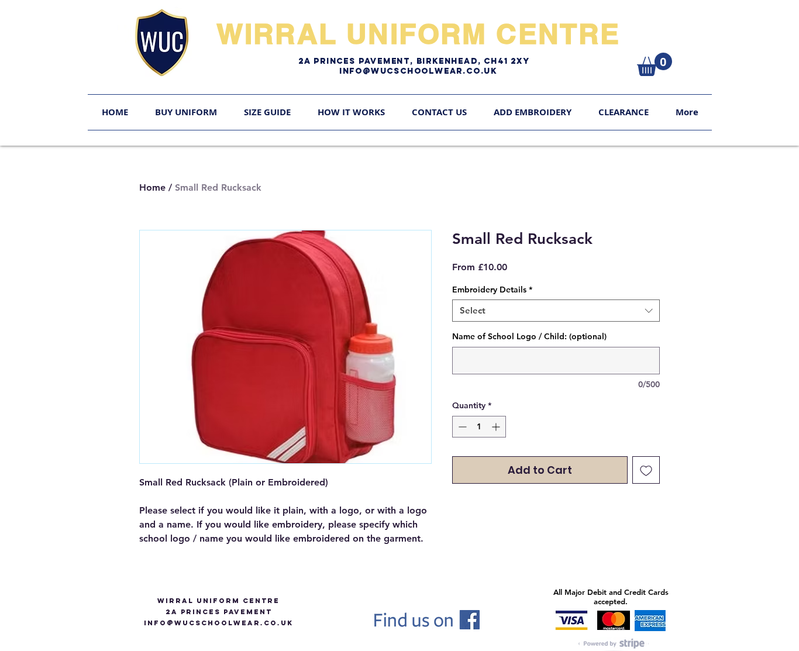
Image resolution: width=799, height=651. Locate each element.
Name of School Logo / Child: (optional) (529, 336)
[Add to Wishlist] (646, 470)
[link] (654, 64)
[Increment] (497, 426)
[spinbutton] (479, 426)
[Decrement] (461, 426)
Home (152, 187)
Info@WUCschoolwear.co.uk (418, 71)
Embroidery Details (492, 289)
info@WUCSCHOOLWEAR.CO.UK (218, 623)
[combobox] (556, 310)
